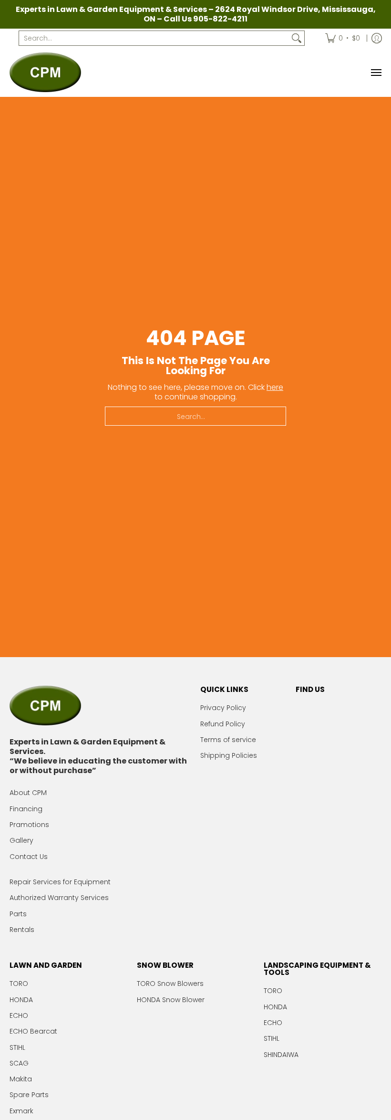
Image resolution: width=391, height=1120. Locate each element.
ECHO (19, 1015)
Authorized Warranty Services (59, 897)
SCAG (19, 1063)
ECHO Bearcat (33, 1031)
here (275, 387)
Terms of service (228, 739)
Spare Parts (29, 1094)
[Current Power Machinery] (45, 72)
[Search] (296, 38)
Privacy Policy (223, 707)
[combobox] (154, 38)
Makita (21, 1079)
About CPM (28, 792)
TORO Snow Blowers (170, 983)
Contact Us (29, 856)
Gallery (21, 840)
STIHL (17, 1047)
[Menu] (375, 72)
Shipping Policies (228, 755)
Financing (26, 809)
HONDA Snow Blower (171, 1000)
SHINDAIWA (281, 1054)
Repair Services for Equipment (60, 882)
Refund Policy (222, 724)
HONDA (21, 1000)
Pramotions (29, 824)
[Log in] (376, 38)
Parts (18, 914)
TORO (19, 983)
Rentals (22, 929)
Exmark (21, 1111)
